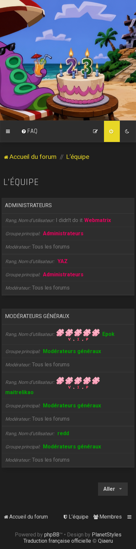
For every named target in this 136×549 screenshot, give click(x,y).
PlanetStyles (106, 534)
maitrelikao (19, 392)
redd (63, 433)
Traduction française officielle (57, 541)
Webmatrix (97, 220)
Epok (108, 334)
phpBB (51, 534)
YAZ (62, 261)
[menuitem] (29, 131)
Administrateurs (28, 205)
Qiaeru (105, 541)
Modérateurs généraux (37, 316)
